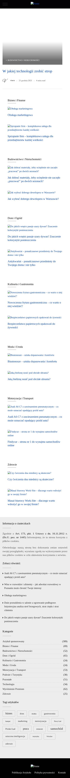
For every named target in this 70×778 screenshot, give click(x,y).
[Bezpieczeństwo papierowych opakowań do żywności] (34, 317)
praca (26, 728)
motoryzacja (40, 721)
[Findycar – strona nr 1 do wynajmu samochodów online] (35, 433)
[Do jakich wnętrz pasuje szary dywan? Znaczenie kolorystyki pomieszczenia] (35, 228)
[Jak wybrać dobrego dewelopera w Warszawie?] (31, 192)
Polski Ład (10, 729)
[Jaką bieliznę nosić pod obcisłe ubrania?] (28, 373)
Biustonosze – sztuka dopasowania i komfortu (32, 361)
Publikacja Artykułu (21, 772)
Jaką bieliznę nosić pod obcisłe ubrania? (29, 379)
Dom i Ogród (9, 655)
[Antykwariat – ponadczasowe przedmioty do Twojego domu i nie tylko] (35, 253)
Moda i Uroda (9, 665)
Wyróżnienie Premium (13, 689)
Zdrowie (7, 694)
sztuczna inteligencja (15, 736)
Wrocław (49, 736)
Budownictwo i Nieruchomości (23, 60)
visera (12, 80)
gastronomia (49, 713)
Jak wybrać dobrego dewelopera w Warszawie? (33, 198)
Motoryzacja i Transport (14, 670)
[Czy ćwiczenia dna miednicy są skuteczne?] (29, 473)
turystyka (36, 736)
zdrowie (9, 743)
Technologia (8, 684)
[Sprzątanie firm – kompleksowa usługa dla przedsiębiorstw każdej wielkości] (35, 128)
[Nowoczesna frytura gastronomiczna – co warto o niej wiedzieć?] (35, 294)
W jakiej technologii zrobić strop (27, 71)
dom (22, 713)
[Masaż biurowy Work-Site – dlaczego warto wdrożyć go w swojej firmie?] (35, 492)
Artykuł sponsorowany (13, 641)
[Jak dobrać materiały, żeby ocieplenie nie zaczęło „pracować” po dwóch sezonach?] (35, 169)
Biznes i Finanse (10, 646)
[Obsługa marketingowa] (20, 108)
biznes (8, 713)
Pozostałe (7, 679)
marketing (22, 721)
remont (39, 729)
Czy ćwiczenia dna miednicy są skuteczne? (31, 479)
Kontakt (62, 772)
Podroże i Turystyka (12, 674)
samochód (56, 728)
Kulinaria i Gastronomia (14, 660)
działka (34, 714)
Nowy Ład (57, 721)
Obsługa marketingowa (20, 115)
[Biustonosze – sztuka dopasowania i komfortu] (31, 355)
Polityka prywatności (44, 772)
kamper (7, 721)
